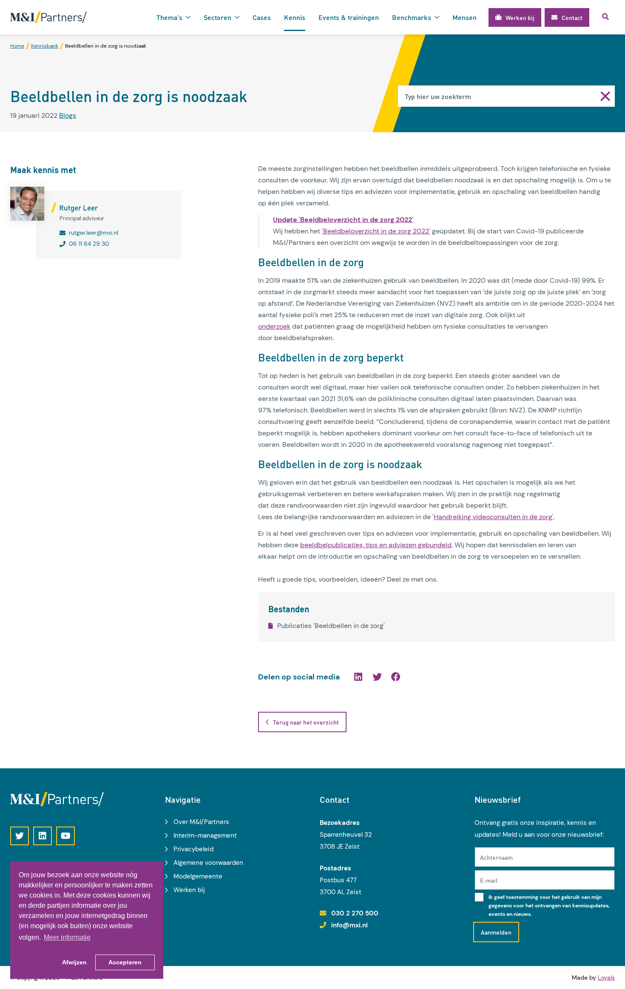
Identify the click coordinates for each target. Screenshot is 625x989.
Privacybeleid (193, 849)
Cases (262, 17)
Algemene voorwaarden (208, 862)
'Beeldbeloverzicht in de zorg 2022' (376, 231)
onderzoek (274, 326)
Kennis (294, 17)
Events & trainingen (348, 17)
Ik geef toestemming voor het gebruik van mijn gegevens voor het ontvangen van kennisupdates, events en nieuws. (549, 906)
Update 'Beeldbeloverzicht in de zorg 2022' (343, 219)
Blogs (67, 115)
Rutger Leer (78, 207)
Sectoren (217, 17)
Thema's (169, 17)
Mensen (464, 17)
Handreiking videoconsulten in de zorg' (494, 516)
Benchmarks (411, 17)
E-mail (488, 880)
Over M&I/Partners (201, 822)
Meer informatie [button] (67, 937)
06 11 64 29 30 (89, 243)
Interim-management (205, 835)
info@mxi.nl (349, 925)
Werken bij (189, 890)
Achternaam (496, 857)
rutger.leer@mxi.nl (93, 232)
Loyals (606, 977)
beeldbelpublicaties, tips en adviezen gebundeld (376, 544)
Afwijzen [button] (74, 962)
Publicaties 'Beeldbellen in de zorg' (331, 625)
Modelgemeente (197, 876)
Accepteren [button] (125, 962)
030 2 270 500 (354, 913)
